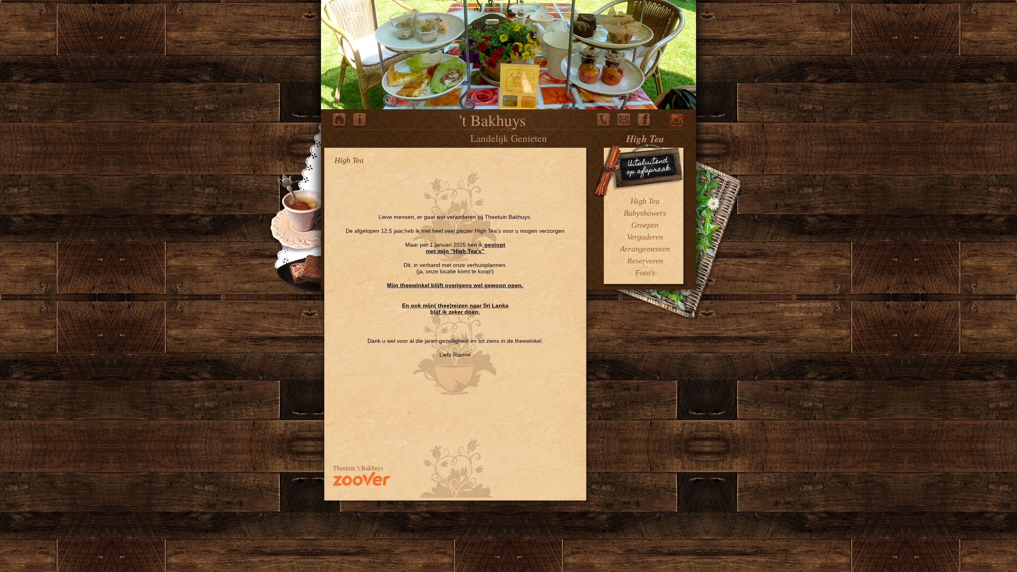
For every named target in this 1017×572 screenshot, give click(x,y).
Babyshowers (645, 213)
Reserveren (645, 260)
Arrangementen (645, 248)
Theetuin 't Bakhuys (358, 468)
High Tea (644, 201)
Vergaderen (645, 236)
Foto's (645, 272)
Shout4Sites (795, 314)
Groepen (645, 224)
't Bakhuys (492, 119)
